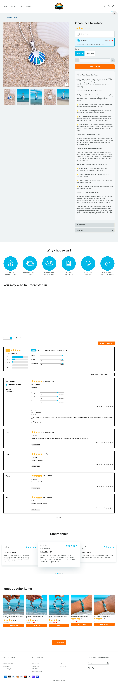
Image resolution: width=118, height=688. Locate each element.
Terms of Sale (35, 663)
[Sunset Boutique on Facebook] (93, 668)
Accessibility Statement (9, 669)
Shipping (80, 230)
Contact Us (63, 666)
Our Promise (81, 224)
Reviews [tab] (7, 338)
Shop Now (13, 6)
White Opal (90, 53)
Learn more (100, 44)
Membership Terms (37, 671)
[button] (83, 29)
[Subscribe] (108, 663)
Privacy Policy (35, 666)
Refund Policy (35, 669)
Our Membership (8, 663)
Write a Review (106, 343)
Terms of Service (36, 661)
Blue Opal (80, 53)
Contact (21, 6)
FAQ (61, 663)
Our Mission (6, 661)
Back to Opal (60, 642)
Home (5, 6)
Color (77, 49)
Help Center (63, 661)
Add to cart (17, 326)
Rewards (29, 6)
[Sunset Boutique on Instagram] (89, 668)
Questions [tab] (19, 338)
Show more (58, 517)
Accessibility (6, 666)
